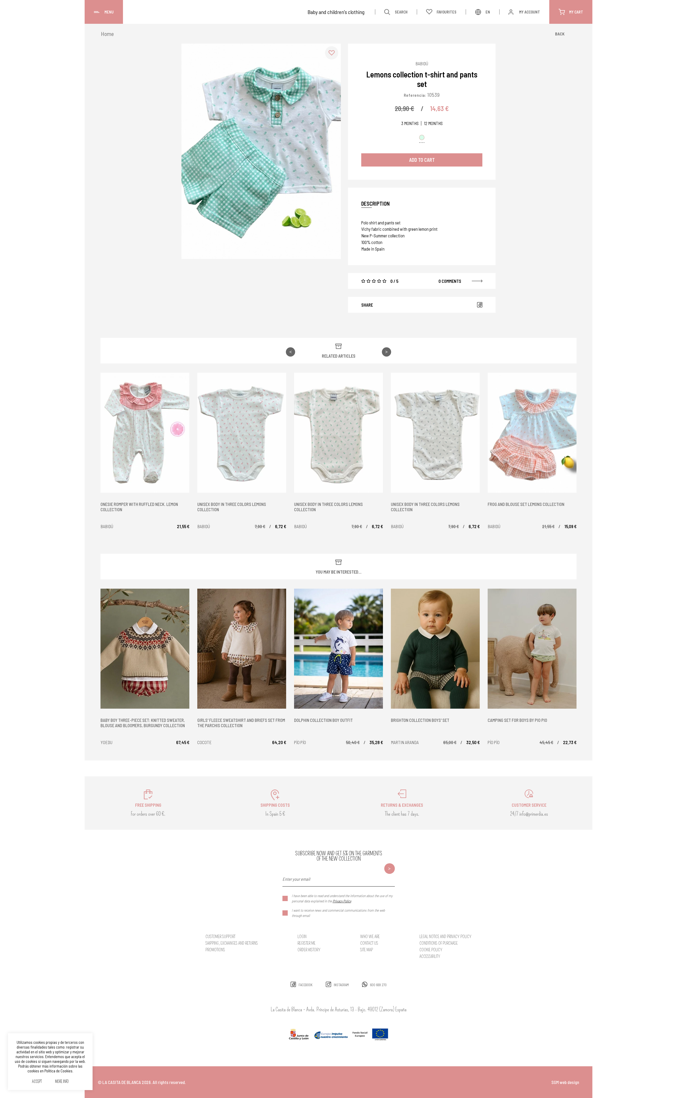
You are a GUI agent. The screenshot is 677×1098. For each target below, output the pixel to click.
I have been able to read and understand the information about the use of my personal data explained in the (342, 898)
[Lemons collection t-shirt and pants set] (261, 151)
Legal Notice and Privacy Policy (445, 936)
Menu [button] (109, 12)
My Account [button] (529, 12)
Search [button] (401, 12)
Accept (37, 1082)
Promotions (215, 949)
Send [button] (389, 868)
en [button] (488, 12)
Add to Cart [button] (422, 160)
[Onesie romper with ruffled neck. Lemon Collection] (144, 433)
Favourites (446, 12)
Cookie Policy (430, 949)
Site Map (366, 949)
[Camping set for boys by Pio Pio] (532, 649)
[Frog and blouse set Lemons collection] (532, 433)
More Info (62, 1082)
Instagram (341, 985)
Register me (306, 943)
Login (302, 936)
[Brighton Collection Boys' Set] (435, 649)
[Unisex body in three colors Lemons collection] (241, 433)
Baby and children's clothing (336, 12)
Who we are (370, 936)
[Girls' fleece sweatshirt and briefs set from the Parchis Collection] (241, 649)
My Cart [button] (576, 12)
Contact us (369, 943)
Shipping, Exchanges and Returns (231, 943)
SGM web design (565, 1082)
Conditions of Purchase (438, 943)
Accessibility (429, 956)
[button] (331, 52)
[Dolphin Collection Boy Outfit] (338, 649)
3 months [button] (410, 123)
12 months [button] (433, 123)
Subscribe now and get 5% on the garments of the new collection (338, 856)
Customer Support (220, 936)
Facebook (479, 304)
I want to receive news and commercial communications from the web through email (338, 913)
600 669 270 (378, 985)
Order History (309, 949)
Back (560, 33)
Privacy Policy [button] (342, 901)
